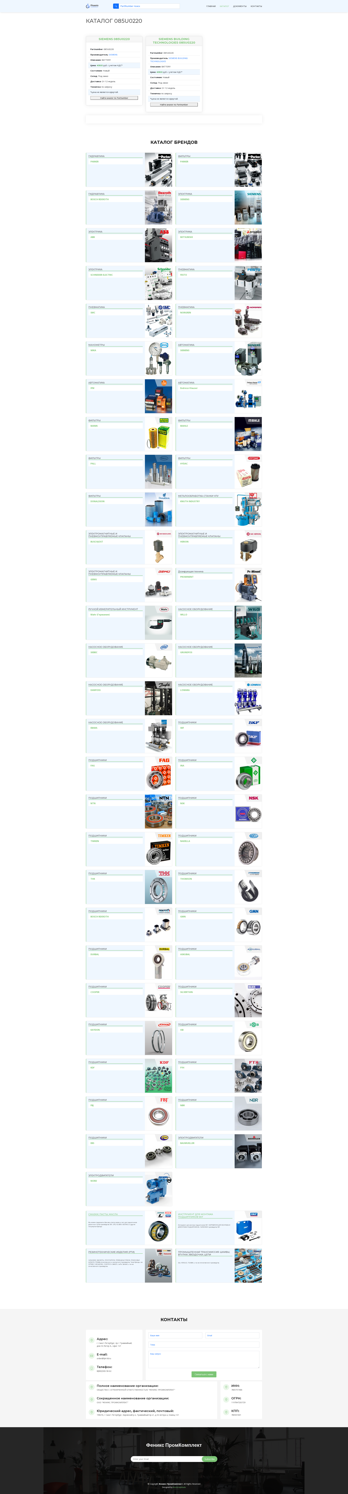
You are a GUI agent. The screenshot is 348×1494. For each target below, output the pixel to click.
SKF (182, 727)
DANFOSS (96, 690)
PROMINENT (187, 576)
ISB (182, 1029)
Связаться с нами (204, 1374)
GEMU (94, 579)
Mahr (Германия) (100, 614)
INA (182, 765)
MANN (94, 425)
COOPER (95, 992)
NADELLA (185, 841)
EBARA (94, 727)
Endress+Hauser (189, 388)
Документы (240, 6)
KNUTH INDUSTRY (190, 501)
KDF (92, 1067)
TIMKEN (95, 841)
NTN (93, 803)
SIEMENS (113, 54)
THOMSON (186, 878)
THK (93, 878)
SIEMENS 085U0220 (114, 39)
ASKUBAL (185, 954)
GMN (183, 916)
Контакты (256, 6)
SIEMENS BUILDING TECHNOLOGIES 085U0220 (174, 40)
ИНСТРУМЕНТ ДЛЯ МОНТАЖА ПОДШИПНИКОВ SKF (195, 1215)
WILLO (183, 614)
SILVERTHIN (186, 992)
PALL (93, 463)
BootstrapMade (179, 1487)
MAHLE (184, 425)
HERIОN (184, 541)
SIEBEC (94, 652)
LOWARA (185, 690)
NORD (94, 1180)
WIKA (93, 350)
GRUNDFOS (186, 652)
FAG (93, 765)
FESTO (183, 274)
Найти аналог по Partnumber (114, 98)
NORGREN (185, 312)
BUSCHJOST (97, 541)
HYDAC (184, 463)
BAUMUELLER (187, 1143)
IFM (92, 388)
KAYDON (95, 1029)
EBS (92, 1143)
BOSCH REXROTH (100, 199)
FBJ (92, 1105)
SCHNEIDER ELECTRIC (102, 274)
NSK (182, 803)
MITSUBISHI (186, 237)
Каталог (224, 6)
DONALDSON (98, 501)
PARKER (95, 161)
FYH (182, 1067)
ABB (93, 237)
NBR (182, 1105)
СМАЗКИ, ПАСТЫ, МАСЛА (103, 1214)
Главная (211, 6)
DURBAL (95, 954)
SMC (93, 312)
